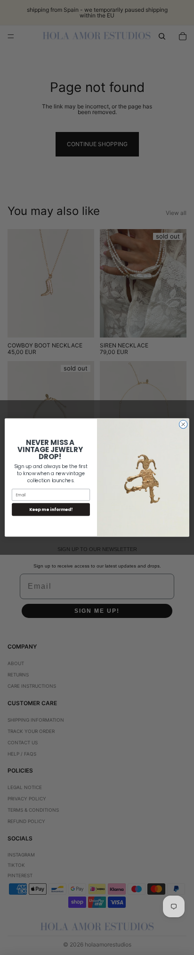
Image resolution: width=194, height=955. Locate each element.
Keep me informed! (51, 509)
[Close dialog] (183, 424)
